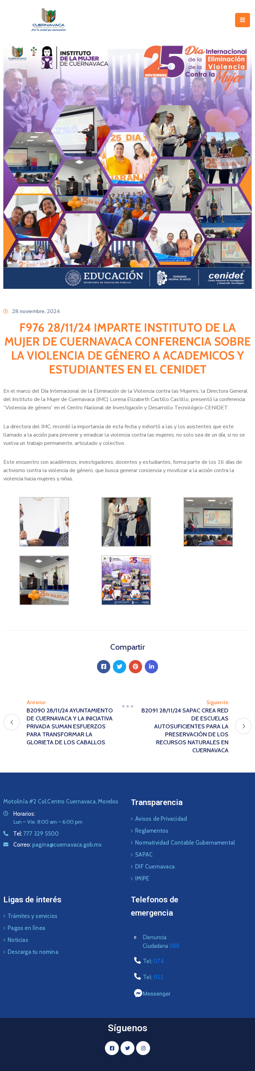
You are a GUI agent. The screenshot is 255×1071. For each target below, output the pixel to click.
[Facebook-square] (112, 1048)
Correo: (57, 844)
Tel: (36, 833)
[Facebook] (103, 666)
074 (159, 961)
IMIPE (142, 878)
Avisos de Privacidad (161, 818)
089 (174, 946)
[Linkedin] (151, 666)
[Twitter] (119, 666)
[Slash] (127, 706)
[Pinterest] (135, 666)
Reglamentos (151, 830)
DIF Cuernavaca (155, 866)
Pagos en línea (26, 928)
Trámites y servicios (32, 916)
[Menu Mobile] (242, 20)
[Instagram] (143, 1048)
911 (159, 977)
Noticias (18, 940)
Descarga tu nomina (33, 951)
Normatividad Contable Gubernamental (185, 842)
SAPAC (144, 854)
